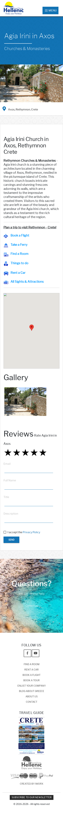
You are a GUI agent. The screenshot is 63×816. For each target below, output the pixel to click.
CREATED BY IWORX (31, 783)
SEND (11, 539)
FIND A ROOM (31, 664)
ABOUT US (32, 696)
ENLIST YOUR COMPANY (31, 685)
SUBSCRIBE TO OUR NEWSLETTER (32, 797)
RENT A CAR (31, 669)
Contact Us (32, 605)
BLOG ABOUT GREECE (31, 691)
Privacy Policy (31, 532)
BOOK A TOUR (31, 680)
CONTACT (31, 702)
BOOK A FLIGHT (31, 675)
